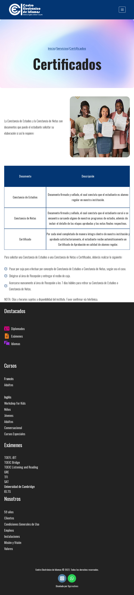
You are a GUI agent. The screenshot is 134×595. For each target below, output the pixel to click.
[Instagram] (62, 578)
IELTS (7, 491)
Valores (8, 548)
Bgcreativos (73, 586)
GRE (6, 472)
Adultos (8, 384)
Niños (7, 409)
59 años (8, 511)
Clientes (9, 518)
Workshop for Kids (14, 403)
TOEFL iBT (10, 457)
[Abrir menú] (122, 9)
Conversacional (13, 427)
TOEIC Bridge (12, 462)
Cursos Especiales (14, 433)
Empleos (9, 530)
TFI (6, 476)
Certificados (77, 48)
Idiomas (15, 343)
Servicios (62, 48)
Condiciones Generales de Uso (21, 524)
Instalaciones (12, 536)
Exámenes (17, 336)
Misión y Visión (12, 542)
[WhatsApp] (72, 578)
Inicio (51, 48)
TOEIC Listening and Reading (21, 467)
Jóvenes (8, 415)
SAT (6, 481)
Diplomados (18, 328)
